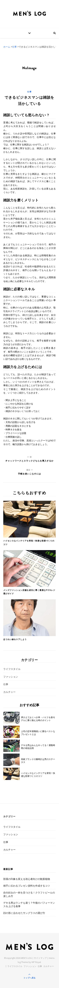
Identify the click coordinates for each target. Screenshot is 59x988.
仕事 (29, 91)
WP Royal (36, 962)
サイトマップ (40, 957)
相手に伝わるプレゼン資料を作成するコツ (26, 885)
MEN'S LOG (26, 957)
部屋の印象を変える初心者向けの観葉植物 (26, 879)
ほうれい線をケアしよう (15, 639)
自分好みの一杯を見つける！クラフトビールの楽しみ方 (29, 894)
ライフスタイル (11, 669)
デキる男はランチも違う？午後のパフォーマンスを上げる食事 (29, 904)
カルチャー (9, 692)
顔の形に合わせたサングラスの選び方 (24, 912)
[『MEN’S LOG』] (29, 13)
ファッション (10, 676)
